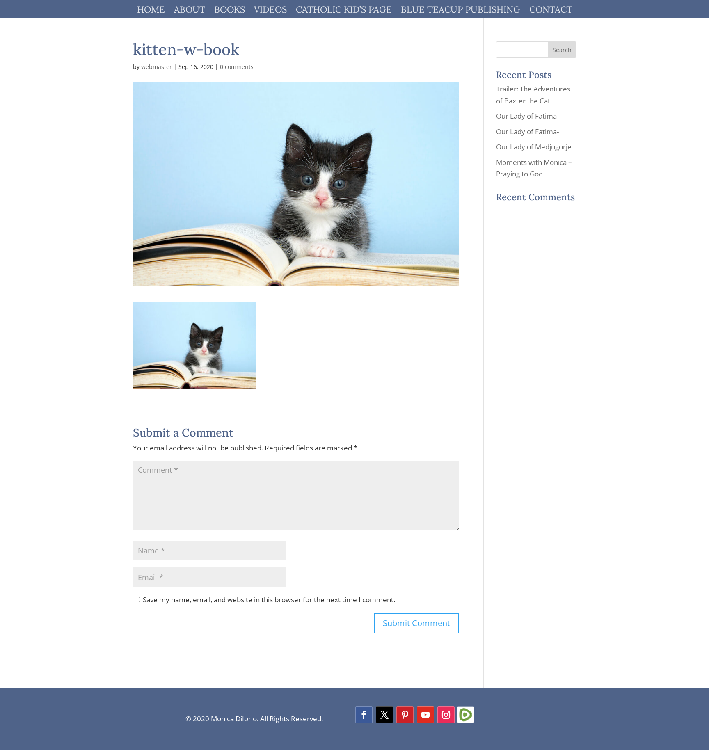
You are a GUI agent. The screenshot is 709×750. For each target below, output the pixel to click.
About (189, 11)
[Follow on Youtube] (425, 714)
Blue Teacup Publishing (460, 11)
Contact (550, 11)
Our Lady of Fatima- (527, 131)
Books (229, 11)
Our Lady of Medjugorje (534, 146)
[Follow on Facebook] (364, 714)
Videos (270, 11)
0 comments (237, 67)
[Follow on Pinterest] (405, 714)
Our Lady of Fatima (526, 116)
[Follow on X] (384, 714)
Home (151, 11)
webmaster (156, 67)
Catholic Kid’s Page (344, 11)
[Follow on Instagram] (446, 714)
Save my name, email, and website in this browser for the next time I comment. (269, 599)
